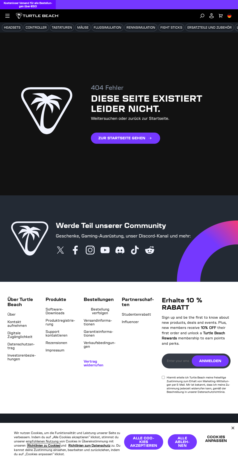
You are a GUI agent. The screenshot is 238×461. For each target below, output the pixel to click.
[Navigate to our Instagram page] (90, 250)
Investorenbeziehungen (21, 357)
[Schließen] (233, 428)
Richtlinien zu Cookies (44, 446)
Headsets (12, 28)
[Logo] (37, 16)
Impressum (55, 350)
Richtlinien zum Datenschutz (89, 446)
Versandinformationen (98, 322)
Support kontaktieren (56, 333)
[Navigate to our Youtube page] (105, 250)
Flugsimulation (107, 28)
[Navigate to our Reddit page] (149, 250)
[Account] (211, 15)
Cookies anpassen (216, 439)
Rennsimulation (140, 28)
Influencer (130, 322)
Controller (36, 28)
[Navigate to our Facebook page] (75, 250)
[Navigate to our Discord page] (120, 250)
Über (11, 314)
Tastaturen (62, 28)
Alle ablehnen (182, 442)
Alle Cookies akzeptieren (143, 442)
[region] (119, 442)
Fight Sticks (171, 28)
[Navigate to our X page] (60, 250)
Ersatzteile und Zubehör (209, 28)
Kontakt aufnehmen (17, 323)
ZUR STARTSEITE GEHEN (121, 138)
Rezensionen (56, 343)
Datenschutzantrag (21, 346)
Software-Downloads (55, 311)
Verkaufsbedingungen (100, 344)
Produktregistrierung (60, 322)
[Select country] (229, 16)
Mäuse (83, 28)
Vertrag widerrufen (93, 363)
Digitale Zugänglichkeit (20, 335)
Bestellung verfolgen (100, 311)
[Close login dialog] (162, 346)
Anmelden (210, 361)
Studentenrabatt (136, 314)
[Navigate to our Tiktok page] (134, 250)
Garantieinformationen (98, 333)
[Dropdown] (7, 16)
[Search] (202, 15)
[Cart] (220, 15)
